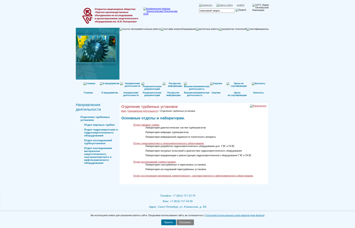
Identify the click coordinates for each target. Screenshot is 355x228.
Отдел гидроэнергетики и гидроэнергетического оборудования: (168, 143)
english (240, 5)
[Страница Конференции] (161, 13)
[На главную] (97, 10)
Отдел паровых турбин (99, 124)
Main (123, 111)
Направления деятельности (143, 111)
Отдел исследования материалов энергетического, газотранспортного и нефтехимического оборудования (98, 155)
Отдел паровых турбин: (146, 124)
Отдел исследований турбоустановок (98, 142)
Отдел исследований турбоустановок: (154, 161)
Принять (168, 222)
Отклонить (185, 222)
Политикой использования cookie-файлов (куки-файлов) (235, 215)
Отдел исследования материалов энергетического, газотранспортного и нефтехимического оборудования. (193, 175)
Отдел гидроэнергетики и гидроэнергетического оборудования (101, 132)
